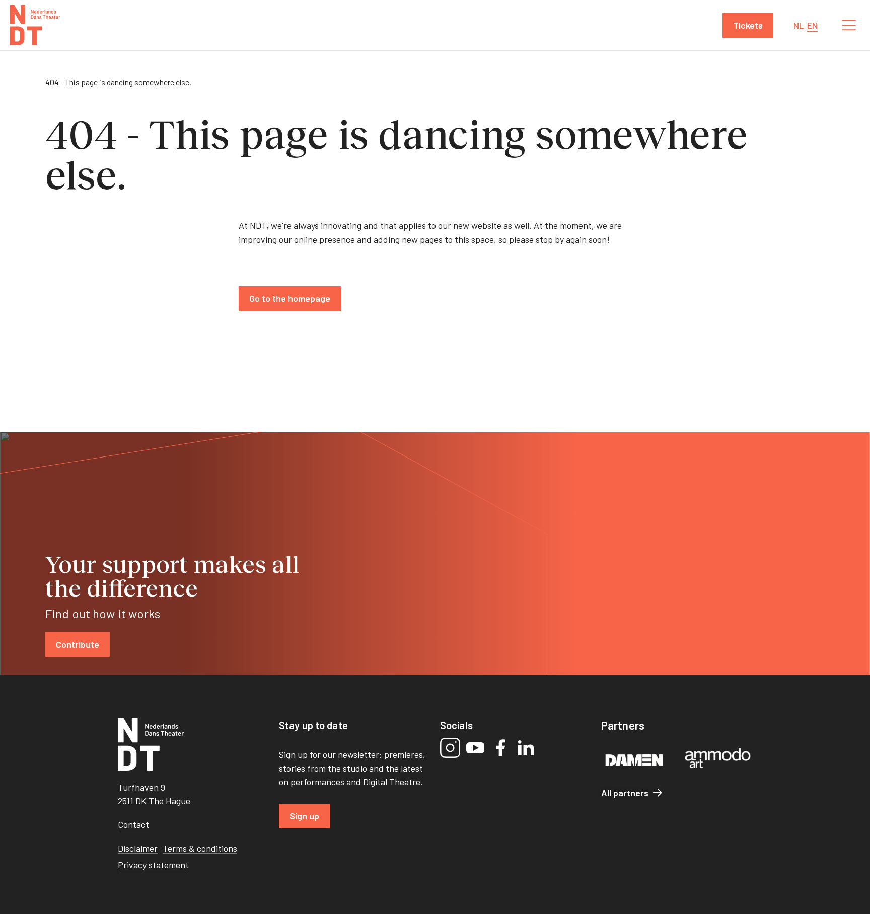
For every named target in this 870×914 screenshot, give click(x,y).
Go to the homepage (289, 298)
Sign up (304, 815)
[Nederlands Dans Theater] (35, 25)
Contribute (77, 644)
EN (812, 25)
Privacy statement (153, 864)
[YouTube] (475, 748)
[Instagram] (450, 748)
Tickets (748, 25)
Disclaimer (138, 848)
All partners (624, 792)
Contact (133, 824)
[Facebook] (500, 748)
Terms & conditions (200, 848)
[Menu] (849, 25)
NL (798, 25)
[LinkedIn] (526, 748)
